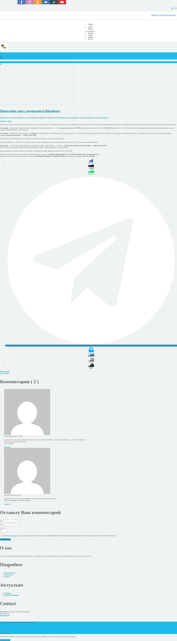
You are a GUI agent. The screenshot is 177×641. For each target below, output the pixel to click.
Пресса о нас (8, 575)
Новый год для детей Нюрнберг (28, 117)
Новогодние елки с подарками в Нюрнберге (30, 111)
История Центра (10, 573)
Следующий (4, 373)
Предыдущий (4, 371)
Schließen (3, 640)
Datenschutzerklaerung (11, 595)
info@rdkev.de (5, 615)
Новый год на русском (8, 117)
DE (172, 8)
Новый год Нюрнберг (47, 117)
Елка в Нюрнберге (102, 117)
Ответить (7, 447)
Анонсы (7, 576)
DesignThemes (39, 622)
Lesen (8, 640)
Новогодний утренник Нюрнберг (67, 117)
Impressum (14, 536)
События (3, 121)
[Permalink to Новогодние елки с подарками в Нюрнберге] (37, 104)
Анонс (9, 121)
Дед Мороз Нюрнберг (87, 117)
